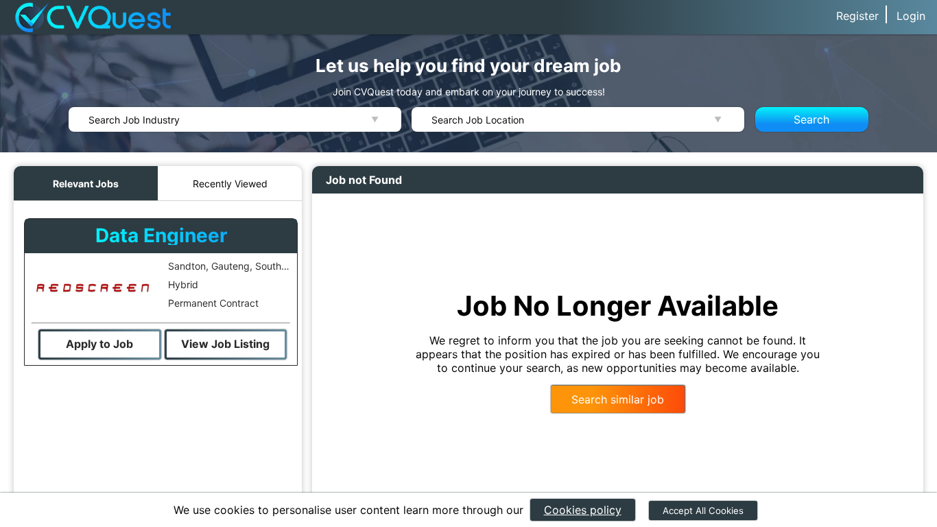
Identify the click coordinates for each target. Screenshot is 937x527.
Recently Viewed (230, 183)
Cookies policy (582, 510)
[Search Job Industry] (235, 119)
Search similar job (617, 399)
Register (857, 16)
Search (811, 119)
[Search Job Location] (578, 119)
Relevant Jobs (86, 183)
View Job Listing (225, 344)
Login (911, 16)
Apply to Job (99, 344)
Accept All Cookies (703, 510)
